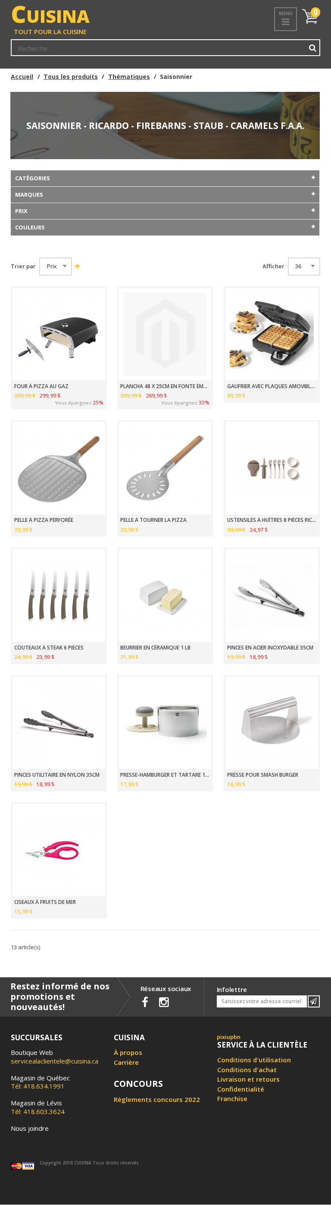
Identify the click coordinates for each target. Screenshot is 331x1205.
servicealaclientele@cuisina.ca (54, 1061)
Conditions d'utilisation (254, 1059)
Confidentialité (240, 1089)
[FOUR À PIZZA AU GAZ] (59, 334)
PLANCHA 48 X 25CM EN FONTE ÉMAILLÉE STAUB (164, 386)
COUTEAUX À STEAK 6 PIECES (49, 648)
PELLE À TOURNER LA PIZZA (153, 520)
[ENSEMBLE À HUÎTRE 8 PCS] (272, 468)
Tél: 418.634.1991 (40, 1082)
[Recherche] (313, 48)
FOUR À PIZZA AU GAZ (41, 386)
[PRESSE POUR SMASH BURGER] (272, 723)
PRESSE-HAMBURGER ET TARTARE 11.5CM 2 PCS (164, 775)
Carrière (126, 1062)
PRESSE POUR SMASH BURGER (262, 775)
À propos (128, 1052)
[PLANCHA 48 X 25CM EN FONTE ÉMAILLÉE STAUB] (165, 334)
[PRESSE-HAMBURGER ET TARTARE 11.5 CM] (165, 723)
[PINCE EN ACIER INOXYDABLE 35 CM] (272, 595)
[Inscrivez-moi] (314, 1001)
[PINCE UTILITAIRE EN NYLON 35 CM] (59, 723)
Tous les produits (71, 76)
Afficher (273, 266)
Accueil (22, 76)
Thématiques (129, 76)
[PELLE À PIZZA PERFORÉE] (59, 468)
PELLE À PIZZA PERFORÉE (43, 520)
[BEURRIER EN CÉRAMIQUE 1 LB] (165, 595)
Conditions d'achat (247, 1069)
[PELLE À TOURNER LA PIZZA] (165, 468)
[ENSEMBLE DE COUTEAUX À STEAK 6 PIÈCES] (59, 595)
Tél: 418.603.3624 (38, 1107)
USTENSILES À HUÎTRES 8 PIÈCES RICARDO (271, 520)
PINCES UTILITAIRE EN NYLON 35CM (57, 775)
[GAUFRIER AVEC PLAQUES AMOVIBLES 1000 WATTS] (272, 334)
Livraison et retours (248, 1079)
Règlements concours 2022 (157, 1099)
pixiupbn (228, 1037)
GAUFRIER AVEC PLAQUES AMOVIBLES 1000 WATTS (271, 386)
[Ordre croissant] (76, 266)
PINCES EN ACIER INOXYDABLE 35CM (270, 648)
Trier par (23, 266)
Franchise (232, 1098)
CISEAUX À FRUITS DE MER (45, 902)
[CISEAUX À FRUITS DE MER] (59, 850)
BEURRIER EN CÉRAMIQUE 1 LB (155, 648)
